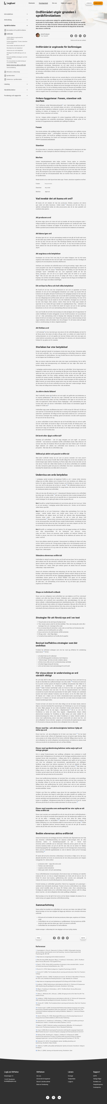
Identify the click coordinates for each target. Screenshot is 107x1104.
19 (77, 802)
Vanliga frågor (97, 1079)
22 (44, 851)
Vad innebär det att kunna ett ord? (16, 45)
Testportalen (71, 1079)
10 (66, 484)
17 (77, 733)
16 (70, 709)
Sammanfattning (11, 67)
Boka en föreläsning (42, 1084)
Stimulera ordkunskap (64, 575)
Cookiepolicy (97, 1087)
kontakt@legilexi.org (10, 1081)
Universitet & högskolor (43, 1079)
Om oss (38, 1076)
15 (40, 687)
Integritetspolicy (98, 1084)
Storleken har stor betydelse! (14, 48)
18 (75, 765)
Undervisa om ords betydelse (15, 50)
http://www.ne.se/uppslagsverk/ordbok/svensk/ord (51, 956)
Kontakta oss (97, 1081)
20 (58, 820)
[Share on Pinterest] (76, 35)
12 (46, 519)
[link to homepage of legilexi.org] (9, 3)
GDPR (95, 1076)
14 (71, 681)
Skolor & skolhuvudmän (43, 1081)
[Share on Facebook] (71, 35)
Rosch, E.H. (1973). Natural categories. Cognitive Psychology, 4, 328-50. (56, 969)
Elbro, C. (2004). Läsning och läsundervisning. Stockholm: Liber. (55, 1050)
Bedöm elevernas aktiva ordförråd (16, 65)
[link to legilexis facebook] (47, 1098)
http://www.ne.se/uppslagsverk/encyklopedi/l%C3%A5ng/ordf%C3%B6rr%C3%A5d (59, 981)
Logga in (70, 1081)
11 (54, 494)
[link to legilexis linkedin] (59, 1098)
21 (81, 822)
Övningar (70, 1076)
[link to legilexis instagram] (53, 1098)
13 (43, 651)
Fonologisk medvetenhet (47, 139)
